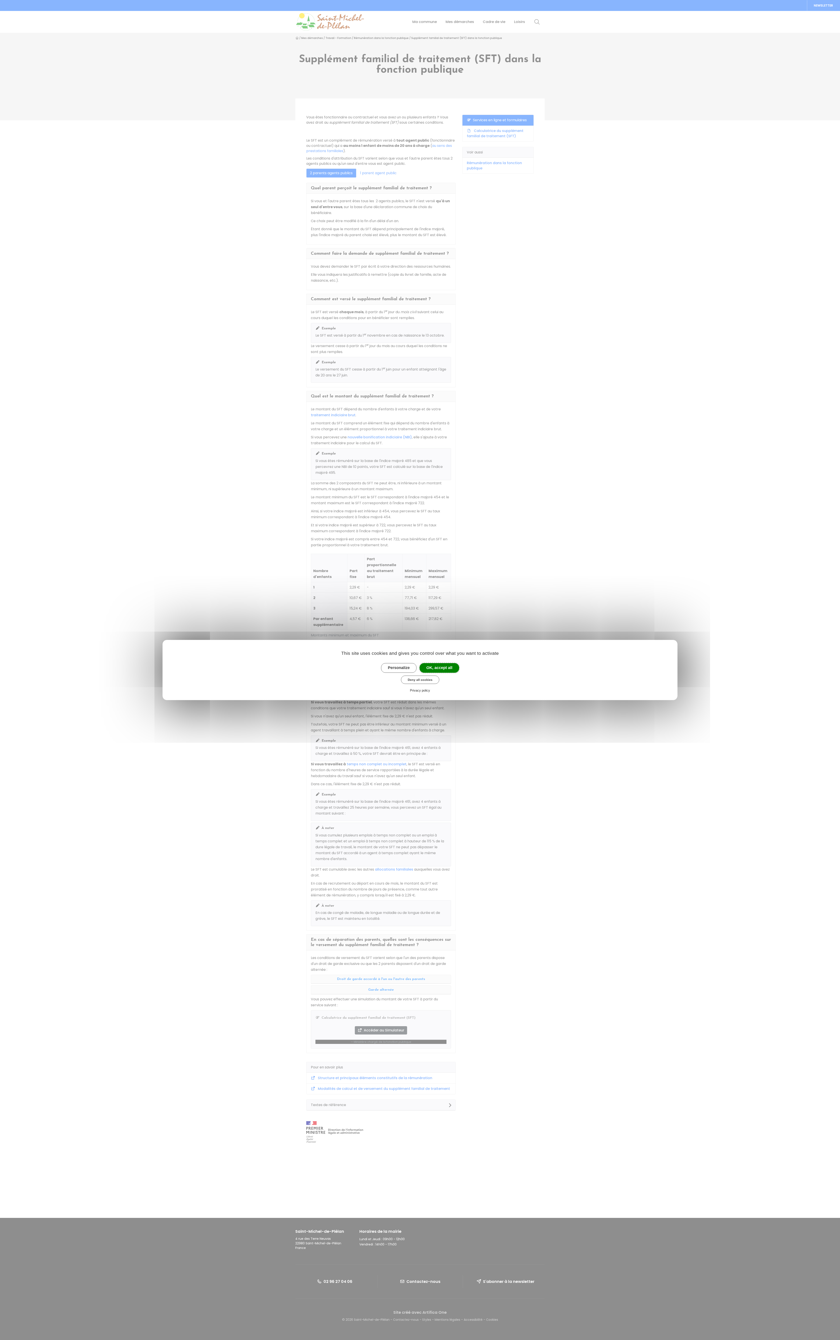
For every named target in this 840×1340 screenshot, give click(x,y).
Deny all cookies (420, 679)
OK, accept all (439, 668)
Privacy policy (420, 690)
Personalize (399, 668)
